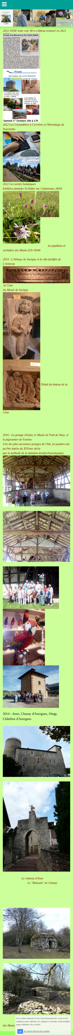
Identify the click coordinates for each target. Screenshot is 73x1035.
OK (20, 1031)
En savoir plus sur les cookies (36, 1031)
